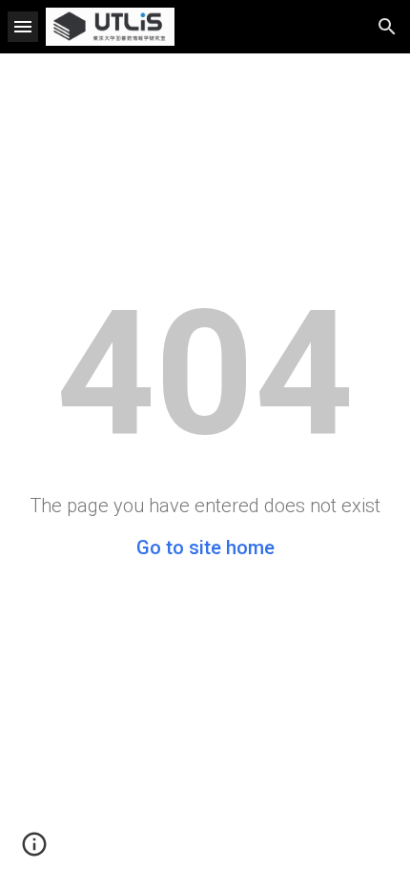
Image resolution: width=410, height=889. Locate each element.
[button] (23, 26)
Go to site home (205, 547)
